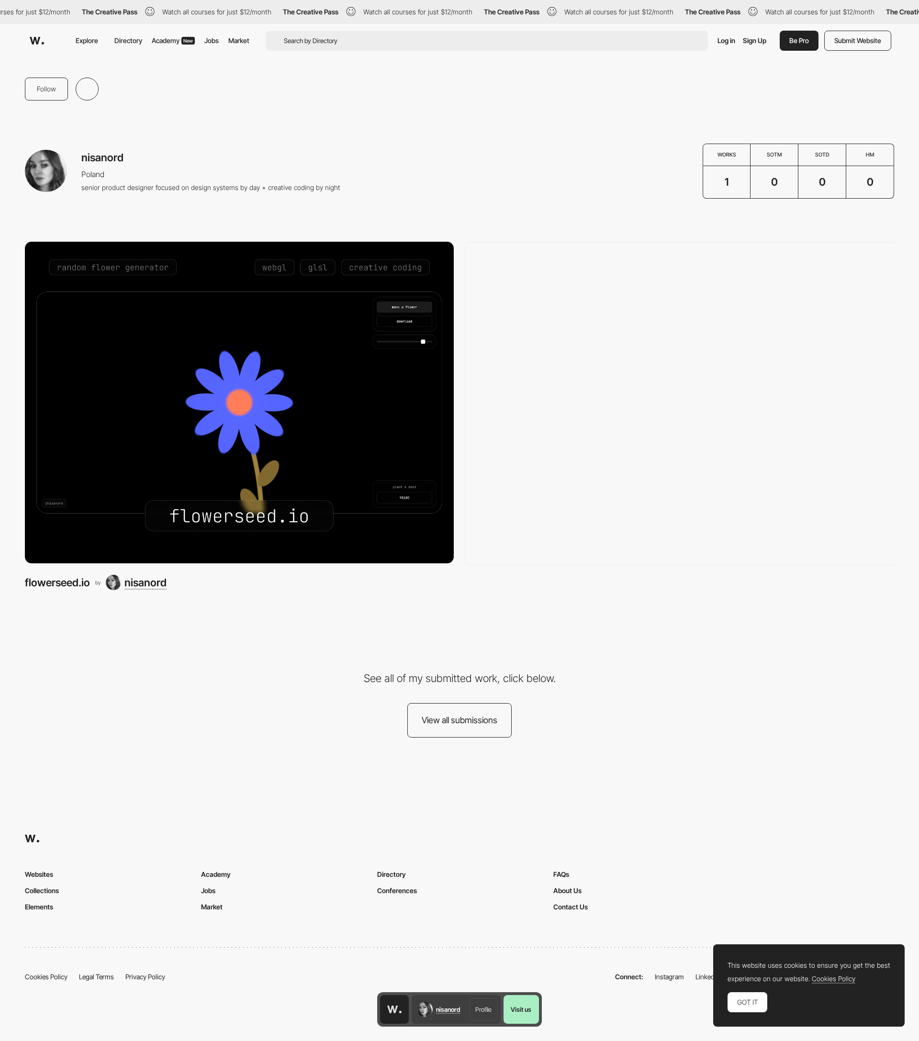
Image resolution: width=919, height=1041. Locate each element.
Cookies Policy (46, 977)
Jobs (211, 40)
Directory (128, 40)
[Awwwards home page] (394, 1009)
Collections (42, 890)
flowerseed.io (57, 582)
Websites (39, 874)
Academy (172, 40)
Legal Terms (96, 977)
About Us (567, 890)
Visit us (521, 1009)
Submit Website (857, 40)
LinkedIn (707, 977)
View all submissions (459, 720)
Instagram (669, 977)
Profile (483, 1009)
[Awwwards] (37, 41)
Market (238, 40)
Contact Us (570, 907)
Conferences (397, 890)
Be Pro (799, 40)
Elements (39, 907)
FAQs (561, 874)
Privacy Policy (145, 977)
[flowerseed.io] (239, 402)
